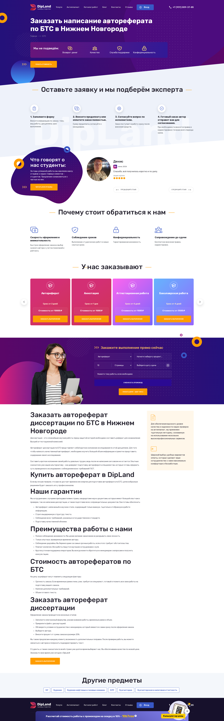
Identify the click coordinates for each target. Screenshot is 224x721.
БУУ (112, 690)
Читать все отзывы (44, 187)
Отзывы (129, 7)
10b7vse (128, 716)
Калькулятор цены (173, 716)
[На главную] (40, 7)
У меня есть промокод (133, 382)
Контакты (116, 7)
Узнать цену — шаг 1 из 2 (133, 392)
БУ (47, 690)
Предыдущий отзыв (128, 189)
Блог (104, 7)
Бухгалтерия (125, 690)
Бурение (58, 690)
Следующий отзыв (178, 189)
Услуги (59, 7)
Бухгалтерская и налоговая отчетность (157, 690)
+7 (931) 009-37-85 (183, 7)
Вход (146, 7)
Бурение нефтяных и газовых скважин (86, 690)
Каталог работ (91, 7)
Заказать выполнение (50, 319)
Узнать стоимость (44, 64)
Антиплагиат (73, 7)
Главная (33, 36)
